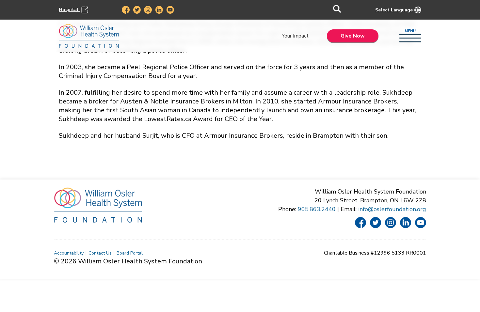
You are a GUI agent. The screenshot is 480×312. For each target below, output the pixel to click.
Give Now (353, 35)
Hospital (69, 9)
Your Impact (295, 35)
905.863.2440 (317, 209)
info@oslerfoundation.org (392, 209)
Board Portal (130, 253)
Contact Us (100, 253)
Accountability (69, 253)
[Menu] (410, 36)
